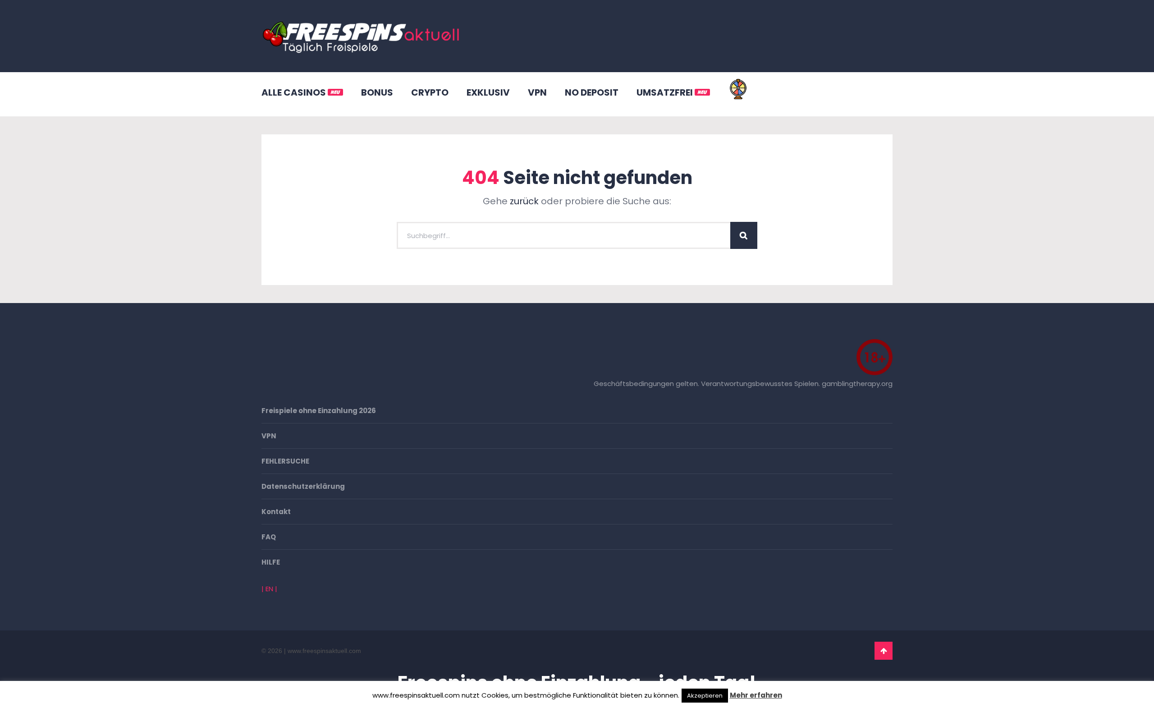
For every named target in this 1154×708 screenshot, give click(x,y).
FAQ (268, 536)
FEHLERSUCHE (285, 461)
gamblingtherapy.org (857, 383)
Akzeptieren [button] (705, 695)
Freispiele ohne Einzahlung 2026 (318, 410)
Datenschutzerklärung (303, 486)
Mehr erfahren (756, 695)
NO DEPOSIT (591, 92)
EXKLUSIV (488, 92)
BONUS (377, 92)
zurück (524, 201)
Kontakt (276, 511)
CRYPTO (430, 92)
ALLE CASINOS (294, 92)
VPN (537, 92)
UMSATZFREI (666, 92)
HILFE (270, 562)
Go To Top (884, 651)
